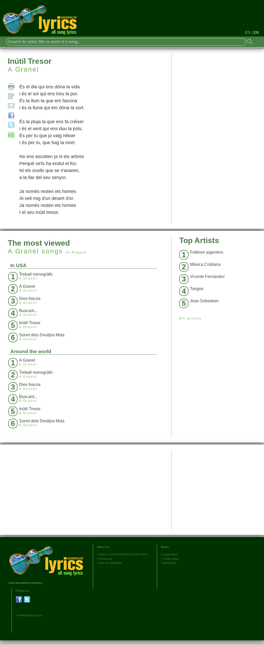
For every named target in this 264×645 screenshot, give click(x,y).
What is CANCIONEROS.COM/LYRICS (123, 554)
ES (247, 32)
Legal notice (170, 554)
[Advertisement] (217, 486)
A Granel (23, 69)
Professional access (30, 615)
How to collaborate (110, 562)
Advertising (169, 562)
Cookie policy (171, 558)
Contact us (105, 558)
